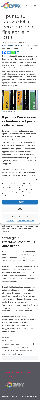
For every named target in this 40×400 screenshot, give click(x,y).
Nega (20, 209)
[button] (37, 179)
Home (4, 46)
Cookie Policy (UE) (12, 376)
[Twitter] (9, 52)
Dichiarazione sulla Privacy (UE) (18, 373)
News (11, 46)
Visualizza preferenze (20, 216)
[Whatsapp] (13, 52)
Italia (18, 46)
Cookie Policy (11, 221)
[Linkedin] (17, 52)
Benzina (8, 341)
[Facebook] (4, 52)
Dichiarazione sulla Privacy (25, 221)
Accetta (20, 202)
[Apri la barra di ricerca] (27, 5)
